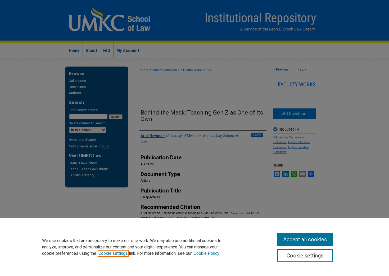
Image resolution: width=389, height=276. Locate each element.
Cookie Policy (206, 253)
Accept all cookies (305, 239)
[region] (194, 247)
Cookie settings (113, 253)
